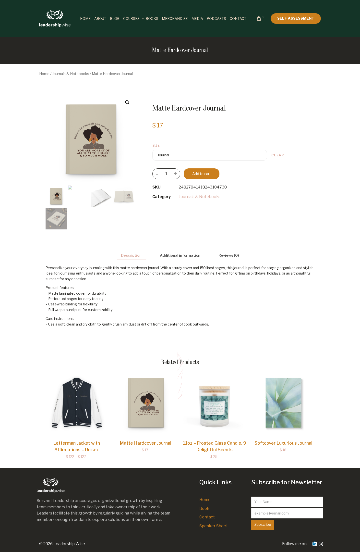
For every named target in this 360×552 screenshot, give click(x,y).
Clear (277, 155)
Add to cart (201, 174)
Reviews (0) (228, 255)
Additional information (180, 255)
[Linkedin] (314, 543)
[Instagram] (320, 543)
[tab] (131, 255)
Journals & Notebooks (70, 74)
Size (156, 145)
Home (44, 74)
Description (131, 255)
